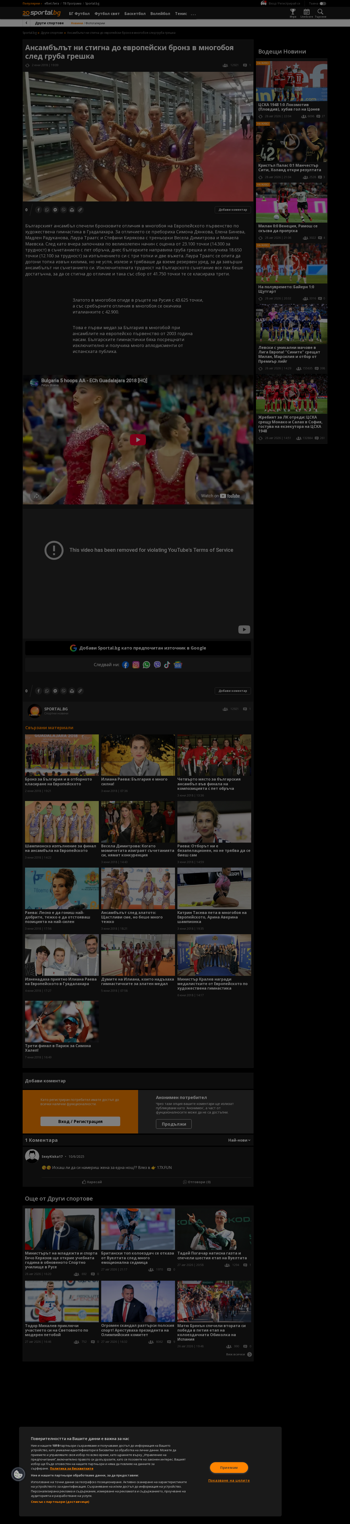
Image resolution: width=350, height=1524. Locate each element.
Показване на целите (229, 1480)
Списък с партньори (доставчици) (60, 1502)
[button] (18, 1474)
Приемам (229, 1467)
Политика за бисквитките (71, 1468)
